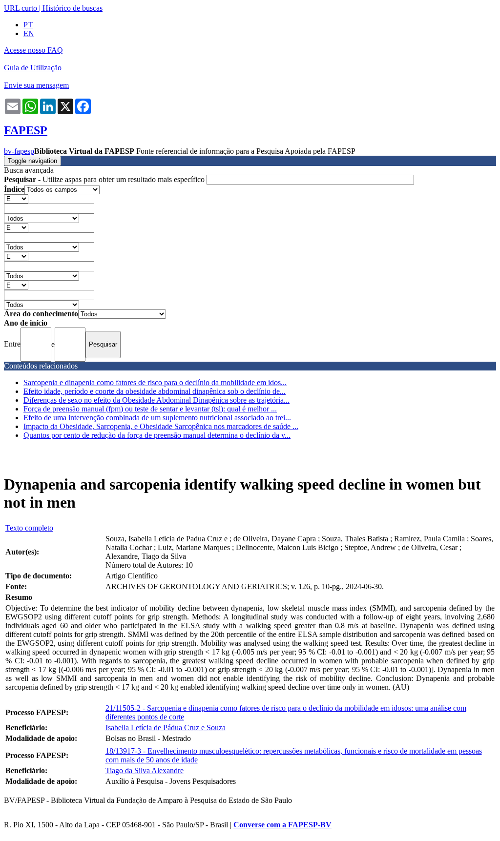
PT (28, 25)
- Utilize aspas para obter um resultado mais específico (105, 179)
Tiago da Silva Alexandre (144, 770)
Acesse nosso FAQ (33, 50)
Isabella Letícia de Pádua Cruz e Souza (165, 727)
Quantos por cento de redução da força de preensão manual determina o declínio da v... (157, 435)
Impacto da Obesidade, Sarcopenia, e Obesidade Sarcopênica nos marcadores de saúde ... (160, 426)
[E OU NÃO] (16, 198)
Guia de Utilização (33, 67)
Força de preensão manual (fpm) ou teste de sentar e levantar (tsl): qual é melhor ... (150, 409)
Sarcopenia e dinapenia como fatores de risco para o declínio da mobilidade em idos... (155, 382)
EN (28, 33)
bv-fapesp (19, 151)
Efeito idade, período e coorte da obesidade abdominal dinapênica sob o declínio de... (154, 391)
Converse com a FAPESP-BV (282, 824)
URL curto (20, 8)
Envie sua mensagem (36, 85)
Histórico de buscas (72, 8)
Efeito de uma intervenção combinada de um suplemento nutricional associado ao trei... (157, 417)
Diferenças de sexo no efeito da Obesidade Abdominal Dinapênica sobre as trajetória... (156, 400)
